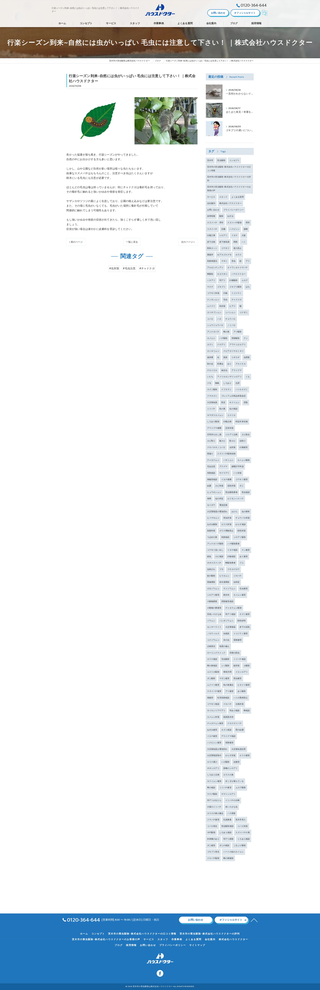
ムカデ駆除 (241, 787)
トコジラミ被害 (241, 633)
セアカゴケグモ (224, 254)
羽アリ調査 (228, 839)
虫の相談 (233, 408)
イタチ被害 (212, 736)
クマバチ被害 (213, 819)
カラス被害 (245, 755)
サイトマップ (197, 945)
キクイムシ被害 (214, 781)
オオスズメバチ (214, 562)
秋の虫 (210, 363)
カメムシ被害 (240, 595)
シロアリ (223, 235)
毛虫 (225, 299)
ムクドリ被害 (213, 685)
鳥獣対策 (211, 530)
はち (248, 286)
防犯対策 (242, 530)
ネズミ (210, 344)
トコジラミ (237, 293)
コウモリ (225, 248)
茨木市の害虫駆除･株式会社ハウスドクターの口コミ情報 (229, 168)
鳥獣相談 (225, 537)
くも (248, 376)
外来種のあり (213, 839)
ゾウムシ (211, 620)
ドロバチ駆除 (213, 858)
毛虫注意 (211, 466)
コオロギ (235, 357)
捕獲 (246, 229)
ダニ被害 (211, 845)
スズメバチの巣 (243, 832)
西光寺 (226, 595)
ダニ (242, 485)
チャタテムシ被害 (215, 723)
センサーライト (214, 627)
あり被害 (244, 556)
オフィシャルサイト (245, 13)
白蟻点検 (227, 421)
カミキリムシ (213, 351)
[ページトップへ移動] (254, 920)
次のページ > (188, 242)
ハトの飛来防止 (241, 697)
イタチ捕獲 (226, 479)
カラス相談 (212, 659)
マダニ (224, 261)
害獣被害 (229, 742)
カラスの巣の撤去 (215, 813)
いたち (210, 376)
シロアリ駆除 (240, 537)
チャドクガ (237, 299)
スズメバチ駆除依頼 (226, 453)
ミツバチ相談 (240, 659)
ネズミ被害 (245, 614)
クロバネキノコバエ (216, 447)
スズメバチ (212, 229)
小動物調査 (212, 601)
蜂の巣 (226, 331)
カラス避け (212, 762)
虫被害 (237, 762)
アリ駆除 (238, 331)
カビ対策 (219, 485)
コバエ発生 (212, 826)
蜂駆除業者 (230, 562)
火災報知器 (212, 402)
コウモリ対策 (213, 293)
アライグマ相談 (228, 736)
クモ (209, 383)
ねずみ (230, 216)
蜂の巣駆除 (228, 858)
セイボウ (211, 505)
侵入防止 (238, 248)
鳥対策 (222, 306)
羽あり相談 (235, 710)
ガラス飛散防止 (226, 530)
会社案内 (211, 203)
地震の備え (224, 646)
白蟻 (225, 293)
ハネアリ (211, 280)
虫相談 (226, 633)
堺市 (248, 222)
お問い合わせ (218, 13)
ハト (244, 242)
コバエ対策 (243, 826)
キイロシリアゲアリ (216, 710)
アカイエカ (241, 363)
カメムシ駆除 (244, 460)
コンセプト (234, 160)
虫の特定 (219, 498)
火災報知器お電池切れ (217, 749)
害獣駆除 (236, 338)
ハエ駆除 (225, 762)
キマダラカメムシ (215, 415)
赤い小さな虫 (231, 807)
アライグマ (237, 370)
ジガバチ (238, 575)
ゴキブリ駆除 (235, 286)
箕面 (225, 357)
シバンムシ (230, 312)
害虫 (234, 261)
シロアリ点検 (231, 434)
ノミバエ (231, 325)
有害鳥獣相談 (223, 697)
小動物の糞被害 (214, 608)
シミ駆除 (225, 665)
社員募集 (227, 819)
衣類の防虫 (235, 652)
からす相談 (241, 524)
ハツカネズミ (242, 389)
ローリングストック (216, 652)
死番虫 (220, 363)
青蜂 (209, 498)
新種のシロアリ (230, 768)
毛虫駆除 (225, 659)
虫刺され (211, 569)
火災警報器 (230, 627)
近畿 (223, 229)
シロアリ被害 (213, 595)
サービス (211, 197)
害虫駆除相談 (227, 826)
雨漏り (210, 453)
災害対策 (229, 428)
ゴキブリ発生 (213, 851)
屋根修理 (238, 640)
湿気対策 (231, 485)
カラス (239, 254)
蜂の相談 (211, 787)
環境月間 (227, 672)
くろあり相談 (244, 839)
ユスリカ (231, 415)
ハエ (219, 319)
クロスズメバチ (234, 723)
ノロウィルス (213, 633)
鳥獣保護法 (212, 261)
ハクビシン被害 (214, 742)
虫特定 (237, 582)
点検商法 (211, 646)
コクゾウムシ (213, 640)
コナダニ (244, 312)
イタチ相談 (232, 550)
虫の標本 (246, 511)
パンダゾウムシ (226, 620)
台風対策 (240, 704)
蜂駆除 (210, 274)
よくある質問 (238, 197)
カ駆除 (247, 665)
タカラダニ (222, 274)
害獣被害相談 (227, 601)
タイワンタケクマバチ (237, 267)
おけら (235, 511)
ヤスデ (210, 286)
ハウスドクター (239, 274)
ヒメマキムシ (213, 518)
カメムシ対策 (213, 717)
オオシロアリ (213, 768)
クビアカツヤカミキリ (233, 351)
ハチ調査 (231, 813)
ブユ (242, 562)
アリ (248, 261)
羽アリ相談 (230, 614)
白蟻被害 (244, 447)
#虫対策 (114, 268)
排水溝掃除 (224, 582)
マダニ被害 (224, 678)
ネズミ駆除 (212, 389)
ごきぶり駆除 (240, 845)
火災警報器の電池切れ (217, 511)
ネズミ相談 (226, 729)
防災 (223, 402)
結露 (209, 485)
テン (246, 338)
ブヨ (221, 569)
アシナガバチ (213, 331)
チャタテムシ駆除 (233, 608)
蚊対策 (237, 665)
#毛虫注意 (129, 268)
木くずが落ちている (234, 781)
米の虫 (226, 640)
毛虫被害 (244, 588)
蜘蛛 (217, 383)
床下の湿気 (245, 627)
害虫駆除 (221, 160)
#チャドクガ (147, 268)
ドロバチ (227, 704)
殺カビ (222, 441)
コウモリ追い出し (215, 550)
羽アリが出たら (214, 800)
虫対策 (233, 447)
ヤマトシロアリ (228, 794)
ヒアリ (232, 306)
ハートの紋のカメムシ (233, 851)
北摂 (238, 383)
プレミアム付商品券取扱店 (233, 396)
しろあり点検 (213, 774)
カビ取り (211, 441)
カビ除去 (246, 434)
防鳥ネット (212, 248)
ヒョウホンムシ (214, 492)
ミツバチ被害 (225, 787)
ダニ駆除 (211, 678)
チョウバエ (230, 319)
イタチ (235, 235)
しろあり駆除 (213, 421)
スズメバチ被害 (214, 691)
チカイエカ (212, 370)
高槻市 (210, 254)
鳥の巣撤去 (228, 685)
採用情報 (211, 216)
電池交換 (223, 505)
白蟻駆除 (233, 280)
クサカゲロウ (233, 569)
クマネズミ (212, 396)
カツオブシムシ (214, 312)
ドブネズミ (226, 389)
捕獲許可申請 (238, 466)
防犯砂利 (242, 620)
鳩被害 (210, 697)
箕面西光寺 (228, 717)
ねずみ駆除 (212, 524)
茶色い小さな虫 (214, 614)
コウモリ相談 (213, 704)
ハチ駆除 (223, 338)
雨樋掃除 (211, 582)
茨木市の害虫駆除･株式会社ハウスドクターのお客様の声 (229, 188)
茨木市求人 (241, 819)
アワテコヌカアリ (237, 344)
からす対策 (230, 755)
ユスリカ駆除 (213, 672)
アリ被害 (229, 691)
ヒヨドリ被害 (244, 685)
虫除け (243, 441)
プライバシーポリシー (233, 209)
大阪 (244, 235)
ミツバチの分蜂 (232, 800)
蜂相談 (247, 710)
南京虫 (224, 370)
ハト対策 (238, 473)
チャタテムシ (213, 460)
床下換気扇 (224, 242)
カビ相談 (219, 556)
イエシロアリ (242, 672)
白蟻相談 (231, 556)
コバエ (210, 319)
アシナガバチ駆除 (215, 543)
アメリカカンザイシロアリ (229, 376)
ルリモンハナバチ (235, 498)
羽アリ (222, 280)
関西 (236, 242)
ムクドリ (211, 306)
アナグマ (223, 466)
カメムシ (211, 338)
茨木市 (210, 160)
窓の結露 (240, 729)
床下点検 (211, 242)
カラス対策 (226, 524)
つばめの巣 (212, 537)
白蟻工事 (211, 235)
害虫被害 (238, 678)
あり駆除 (242, 691)
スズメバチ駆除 (234, 222)
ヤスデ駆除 (212, 794)
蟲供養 (210, 357)
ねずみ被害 (212, 729)
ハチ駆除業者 (233, 543)
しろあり (227, 383)
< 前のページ (75, 242)
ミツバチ (211, 408)
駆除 (221, 216)
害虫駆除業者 (231, 492)
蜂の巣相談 (212, 665)
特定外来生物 (242, 421)
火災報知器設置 (239, 749)
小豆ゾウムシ (213, 588)
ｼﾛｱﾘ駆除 (211, 832)
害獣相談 (211, 473)
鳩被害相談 (212, 479)
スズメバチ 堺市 (215, 222)
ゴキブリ (221, 286)
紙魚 (209, 556)
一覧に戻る (132, 242)
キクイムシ (234, 402)
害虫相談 (246, 492)
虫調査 (247, 357)
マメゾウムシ (229, 588)
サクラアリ (224, 473)
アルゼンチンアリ (215, 267)
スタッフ (223, 197)
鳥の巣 (222, 408)
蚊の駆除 (211, 575)
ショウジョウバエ (215, 325)
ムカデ (245, 280)
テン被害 (246, 550)
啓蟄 (246, 402)
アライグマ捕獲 (214, 428)
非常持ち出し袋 (214, 434)
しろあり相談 (225, 832)
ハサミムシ (228, 460)
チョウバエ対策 (243, 518)
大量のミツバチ (214, 807)
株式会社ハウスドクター (230, 203)
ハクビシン (234, 229)
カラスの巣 (228, 774)
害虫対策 (227, 518)
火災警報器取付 (214, 755)
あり (229, 363)
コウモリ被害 (242, 479)
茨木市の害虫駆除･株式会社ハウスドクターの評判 (229, 178)
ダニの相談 (224, 845)
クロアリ (221, 344)
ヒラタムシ (224, 575)
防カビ (232, 441)
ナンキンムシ (213, 299)
